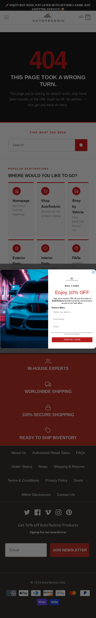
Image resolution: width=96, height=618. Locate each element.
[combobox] (71, 312)
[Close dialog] (93, 272)
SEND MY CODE (71, 340)
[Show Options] (90, 312)
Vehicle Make (58, 308)
